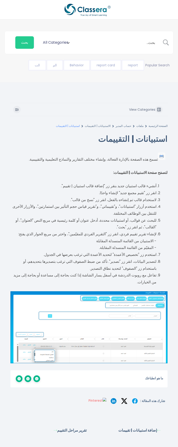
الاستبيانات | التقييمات (98, 126)
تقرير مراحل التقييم (72, 430)
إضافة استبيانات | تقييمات (137, 430)
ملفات (139, 126)
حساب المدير (123, 126)
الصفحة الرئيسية (158, 126)
